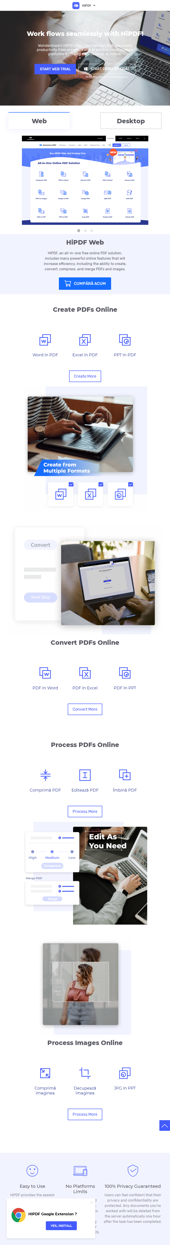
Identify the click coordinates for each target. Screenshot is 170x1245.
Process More (85, 811)
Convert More (85, 709)
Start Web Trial (55, 69)
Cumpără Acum (90, 283)
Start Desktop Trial (110, 69)
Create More (85, 376)
